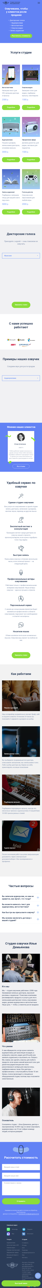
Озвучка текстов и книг (13, 1250)
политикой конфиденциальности (29, 1214)
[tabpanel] (21, 282)
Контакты (25, 1257)
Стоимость (25, 1243)
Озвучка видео (11, 1247)
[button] (21, 1283)
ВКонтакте (30, 1233)
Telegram (29, 1229)
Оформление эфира (13, 1252)
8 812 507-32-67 (26, 1268)
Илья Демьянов (25, 1124)
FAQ (23, 1255)
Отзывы (24, 1245)
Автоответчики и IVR (13, 1245)
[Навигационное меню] (39, 3)
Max (13, 1233)
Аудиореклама (11, 1242)
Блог (23, 1247)
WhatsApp (15, 1229)
